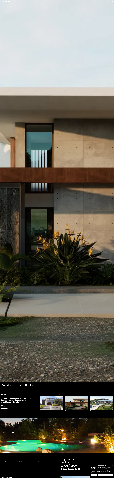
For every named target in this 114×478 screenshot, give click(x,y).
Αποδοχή (94, 474)
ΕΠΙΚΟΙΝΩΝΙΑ (108, 1)
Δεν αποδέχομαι (100, 474)
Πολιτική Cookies (99, 476)
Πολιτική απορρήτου (104, 476)
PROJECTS (94, 1)
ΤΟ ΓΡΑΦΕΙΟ (101, 1)
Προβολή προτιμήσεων (108, 474)
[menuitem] (112, 1)
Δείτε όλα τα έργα (4, 408)
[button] (112, 465)
